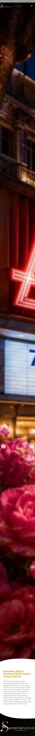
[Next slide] (31, 446)
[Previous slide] (3, 446)
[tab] (15, 661)
